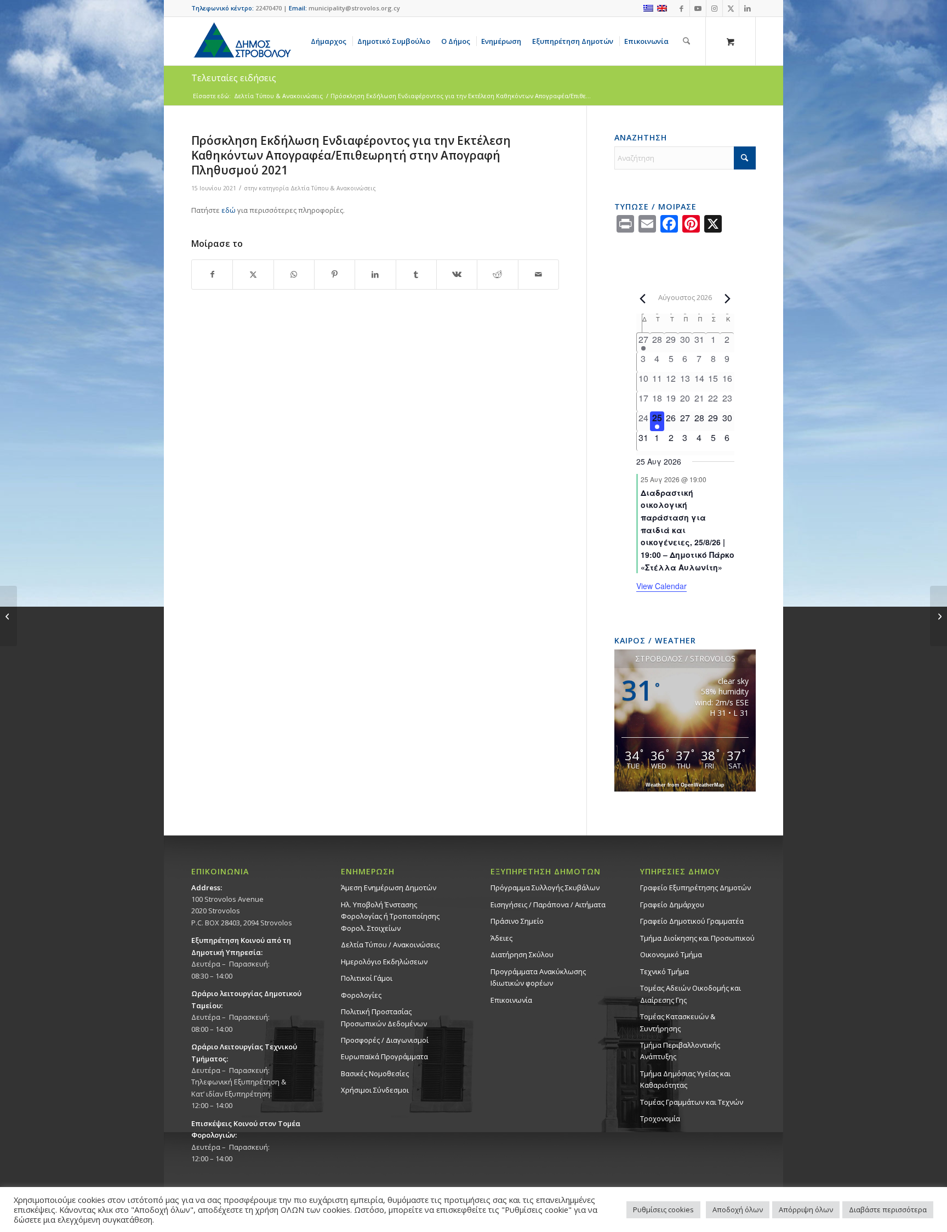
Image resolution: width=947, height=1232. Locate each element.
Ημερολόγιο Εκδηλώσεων (384, 962)
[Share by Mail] (538, 274)
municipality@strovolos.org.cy (354, 8)
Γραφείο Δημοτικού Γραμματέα (692, 921)
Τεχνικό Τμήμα (664, 971)
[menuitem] (330, 41)
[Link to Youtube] (698, 8)
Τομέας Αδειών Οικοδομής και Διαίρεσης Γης (690, 993)
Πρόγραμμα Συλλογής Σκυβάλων (545, 887)
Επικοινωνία (511, 1000)
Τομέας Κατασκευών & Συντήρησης (677, 1022)
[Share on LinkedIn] (375, 274)
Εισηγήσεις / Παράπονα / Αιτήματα (548, 904)
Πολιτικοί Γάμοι (366, 978)
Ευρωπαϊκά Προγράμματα (384, 1056)
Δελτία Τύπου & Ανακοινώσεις (333, 188)
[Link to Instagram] (714, 8)
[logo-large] (241, 41)
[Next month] (727, 298)
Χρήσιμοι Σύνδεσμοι (375, 1090)
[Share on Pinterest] (335, 274)
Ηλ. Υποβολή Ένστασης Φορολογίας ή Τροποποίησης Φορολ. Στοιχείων (390, 916)
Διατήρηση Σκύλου (522, 954)
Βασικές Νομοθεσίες (375, 1073)
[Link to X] (731, 8)
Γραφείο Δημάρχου (672, 904)
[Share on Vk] (457, 274)
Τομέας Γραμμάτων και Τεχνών (691, 1102)
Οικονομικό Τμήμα (671, 954)
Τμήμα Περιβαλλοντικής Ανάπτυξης (680, 1050)
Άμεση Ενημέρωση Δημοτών (388, 887)
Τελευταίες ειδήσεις (233, 78)
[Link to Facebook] (681, 8)
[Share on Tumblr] (416, 274)
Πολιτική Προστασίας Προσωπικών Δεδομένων (384, 1017)
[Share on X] (253, 274)
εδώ (228, 210)
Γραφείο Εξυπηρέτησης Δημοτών (695, 887)
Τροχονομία (660, 1118)
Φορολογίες (361, 995)
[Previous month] (642, 298)
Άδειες (501, 938)
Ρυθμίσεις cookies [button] (663, 1209)
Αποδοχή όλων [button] (737, 1209)
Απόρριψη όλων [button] (806, 1209)
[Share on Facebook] (212, 274)
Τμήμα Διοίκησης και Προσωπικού (697, 938)
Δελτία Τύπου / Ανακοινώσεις (390, 945)
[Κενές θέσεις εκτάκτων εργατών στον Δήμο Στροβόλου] (8, 616)
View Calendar (661, 585)
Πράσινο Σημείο (517, 921)
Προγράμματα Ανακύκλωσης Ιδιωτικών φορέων (538, 977)
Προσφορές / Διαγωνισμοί (385, 1040)
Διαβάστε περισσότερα (888, 1209)
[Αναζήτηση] (686, 41)
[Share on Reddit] (497, 274)
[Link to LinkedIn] (747, 8)
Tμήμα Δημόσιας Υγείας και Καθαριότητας (685, 1079)
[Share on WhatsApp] (294, 274)
